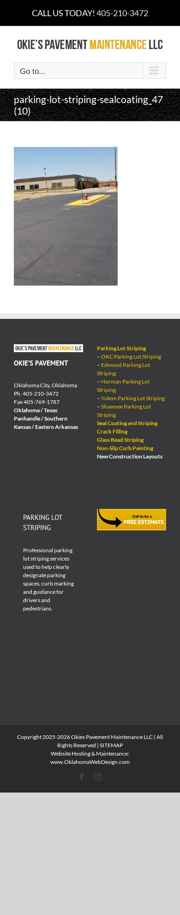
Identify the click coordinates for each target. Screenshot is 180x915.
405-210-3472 (122, 13)
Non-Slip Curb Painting (125, 448)
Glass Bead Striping (120, 439)
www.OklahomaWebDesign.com (90, 761)
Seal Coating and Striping (127, 423)
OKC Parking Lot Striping (131, 356)
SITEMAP (111, 745)
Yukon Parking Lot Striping (133, 398)
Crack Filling (112, 431)
